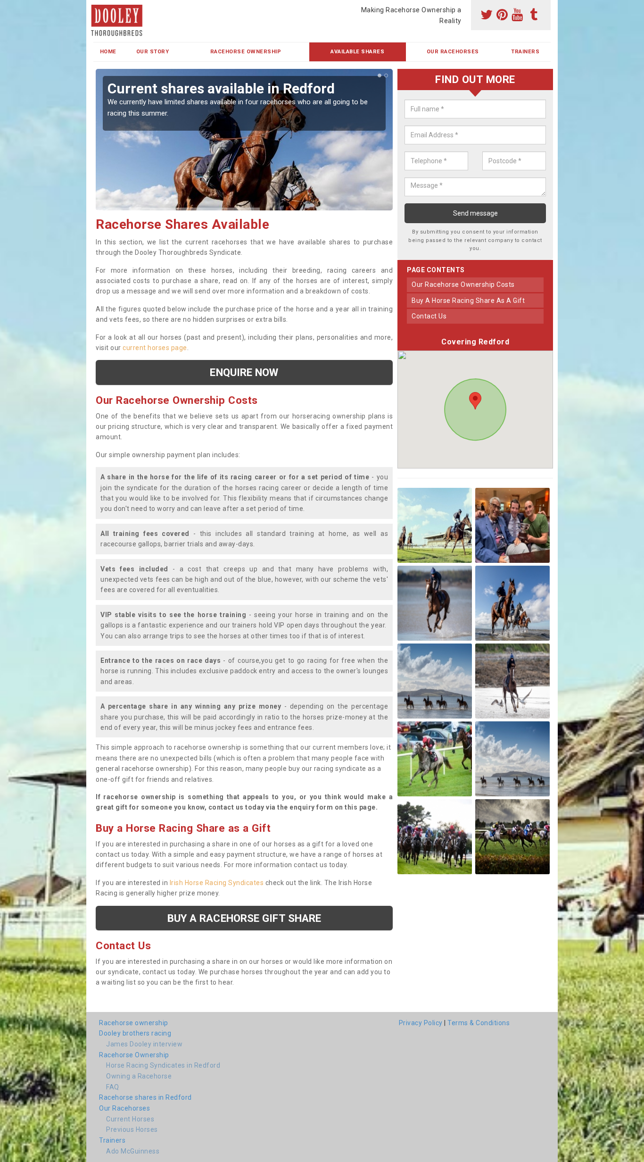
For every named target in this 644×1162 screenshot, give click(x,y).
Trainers (525, 52)
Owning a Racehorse (139, 1076)
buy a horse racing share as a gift (468, 300)
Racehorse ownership (133, 1023)
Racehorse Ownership (245, 52)
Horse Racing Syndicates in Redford (163, 1065)
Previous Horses (132, 1129)
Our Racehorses (453, 52)
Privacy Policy (421, 1023)
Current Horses (130, 1119)
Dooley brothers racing (135, 1033)
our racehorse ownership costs (463, 284)
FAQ (112, 1087)
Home (108, 52)
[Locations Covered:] (98, 8)
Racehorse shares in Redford (145, 1097)
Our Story (152, 52)
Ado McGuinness (132, 1151)
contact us (429, 316)
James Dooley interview (144, 1044)
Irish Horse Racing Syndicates (217, 882)
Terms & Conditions (478, 1023)
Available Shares (357, 52)
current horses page (155, 347)
